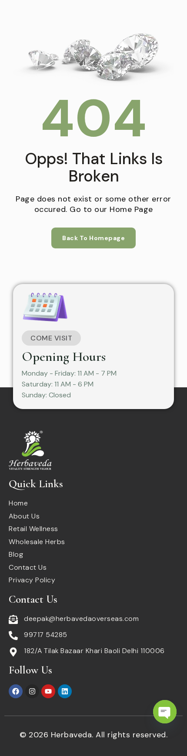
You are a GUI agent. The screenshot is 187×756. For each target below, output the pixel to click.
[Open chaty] (165, 711)
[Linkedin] (65, 691)
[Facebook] (16, 691)
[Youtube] (48, 691)
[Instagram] (32, 691)
